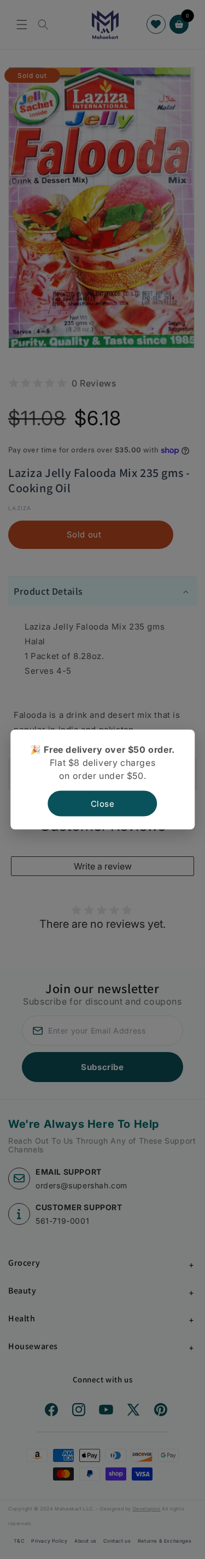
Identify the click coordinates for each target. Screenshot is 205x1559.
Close (103, 804)
